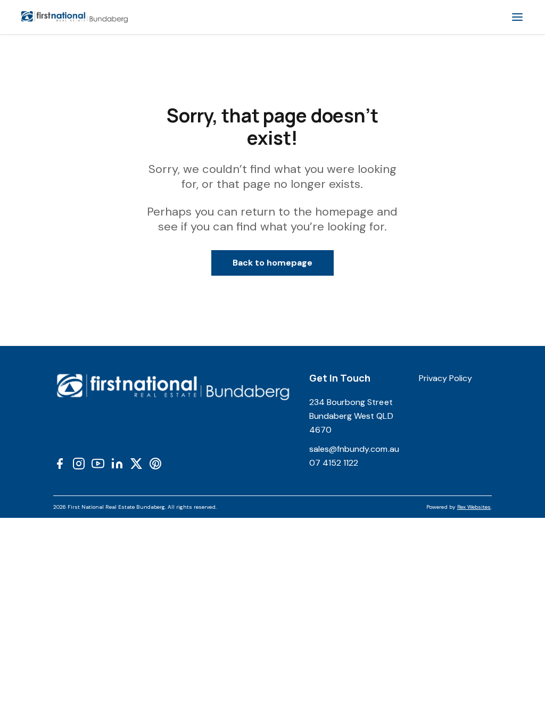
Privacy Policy (446, 378)
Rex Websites (474, 506)
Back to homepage (273, 262)
